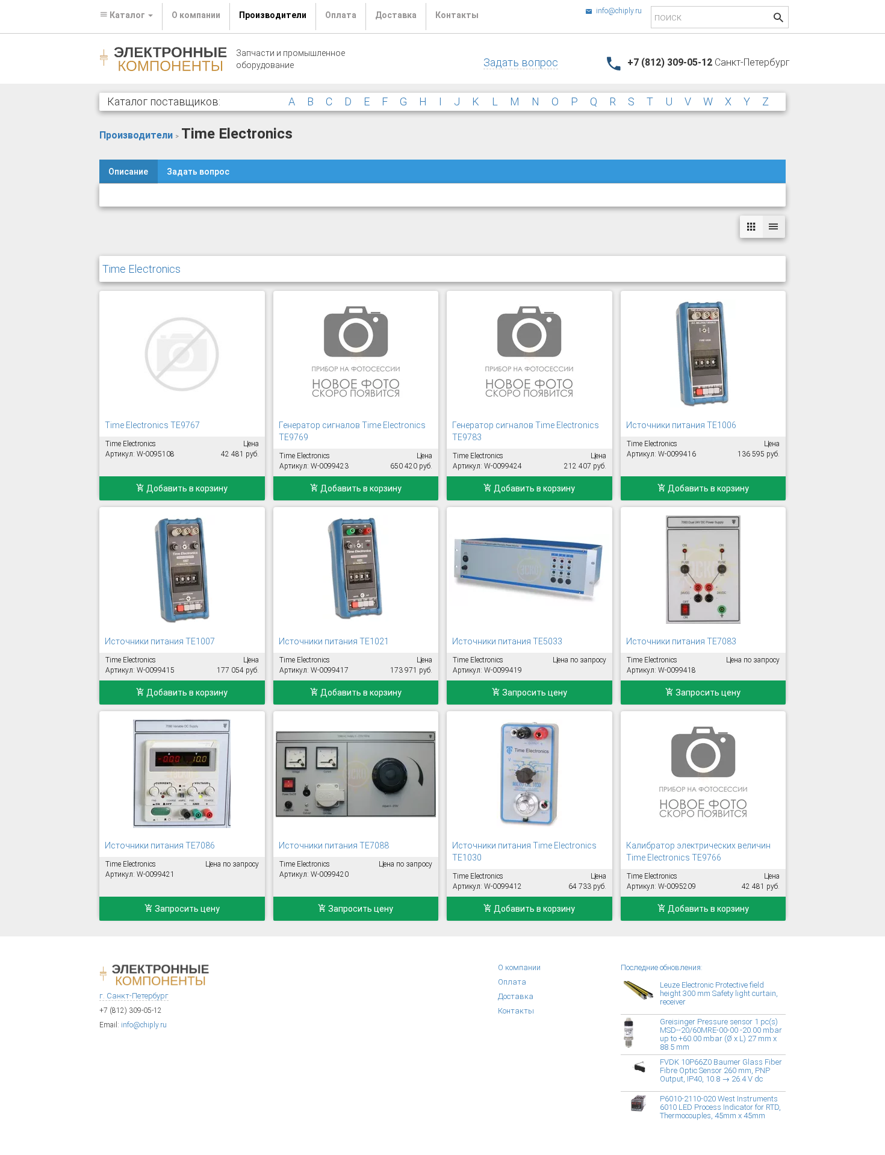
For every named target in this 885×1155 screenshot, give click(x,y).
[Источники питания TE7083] (703, 569)
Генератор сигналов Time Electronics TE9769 (352, 431)
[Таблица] (773, 227)
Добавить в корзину (186, 488)
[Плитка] (751, 227)
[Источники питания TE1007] (182, 569)
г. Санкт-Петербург (134, 995)
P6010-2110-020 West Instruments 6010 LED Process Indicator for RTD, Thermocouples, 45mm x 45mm (720, 1107)
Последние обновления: (662, 967)
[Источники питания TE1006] (703, 353)
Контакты (457, 15)
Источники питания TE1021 (334, 641)
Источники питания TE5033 (507, 641)
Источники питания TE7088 (334, 845)
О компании (196, 15)
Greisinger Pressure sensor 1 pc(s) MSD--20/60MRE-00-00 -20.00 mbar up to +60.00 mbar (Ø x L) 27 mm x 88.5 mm (721, 1034)
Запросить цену (533, 692)
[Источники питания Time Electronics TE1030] (529, 774)
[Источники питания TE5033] (529, 569)
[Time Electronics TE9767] (182, 353)
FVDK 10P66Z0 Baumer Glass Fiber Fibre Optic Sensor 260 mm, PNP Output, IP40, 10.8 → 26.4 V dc (721, 1070)
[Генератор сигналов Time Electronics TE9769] (356, 353)
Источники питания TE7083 (681, 641)
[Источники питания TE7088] (356, 774)
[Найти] (778, 19)
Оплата (340, 15)
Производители (272, 15)
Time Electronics (141, 269)
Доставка (396, 15)
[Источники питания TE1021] (356, 569)
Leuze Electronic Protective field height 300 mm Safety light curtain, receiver (719, 993)
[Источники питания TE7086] (182, 774)
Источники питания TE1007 (160, 641)
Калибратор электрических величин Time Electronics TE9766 (698, 851)
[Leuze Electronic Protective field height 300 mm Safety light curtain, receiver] (642, 996)
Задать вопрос (520, 62)
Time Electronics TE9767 (152, 425)
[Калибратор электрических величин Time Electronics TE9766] (703, 774)
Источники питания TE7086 (160, 845)
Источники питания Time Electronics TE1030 (524, 851)
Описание (128, 171)
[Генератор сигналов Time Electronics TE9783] (529, 353)
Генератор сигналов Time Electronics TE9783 (525, 431)
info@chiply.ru (618, 11)
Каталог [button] (127, 15)
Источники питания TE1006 (681, 425)
